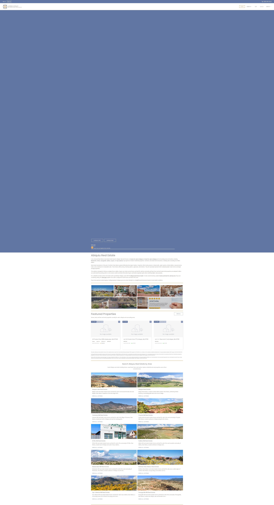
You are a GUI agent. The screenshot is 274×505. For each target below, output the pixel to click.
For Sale (93, 244)
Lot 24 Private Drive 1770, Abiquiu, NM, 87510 (136, 339)
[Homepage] (12, 6)
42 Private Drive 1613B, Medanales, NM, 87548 (105, 339)
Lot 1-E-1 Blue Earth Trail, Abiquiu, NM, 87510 (167, 339)
